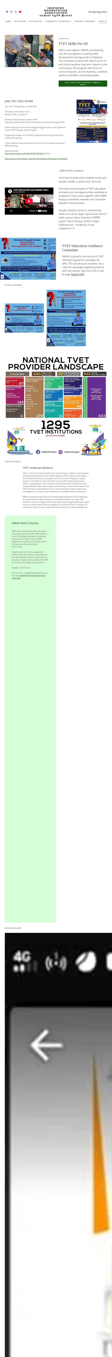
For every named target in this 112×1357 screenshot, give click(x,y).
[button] (103, 21)
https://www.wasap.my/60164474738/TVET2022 (24, 153)
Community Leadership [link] (58, 21)
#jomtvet (32, 159)
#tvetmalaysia (10, 159)
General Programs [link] (84, 21)
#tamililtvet (62, 159)
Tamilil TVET (77, 274)
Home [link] (8, 21)
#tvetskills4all (41, 159)
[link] (7, 12)
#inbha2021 (53, 159)
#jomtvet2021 (22, 159)
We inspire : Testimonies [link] (28, 21)
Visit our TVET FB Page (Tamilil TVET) (83, 83)
